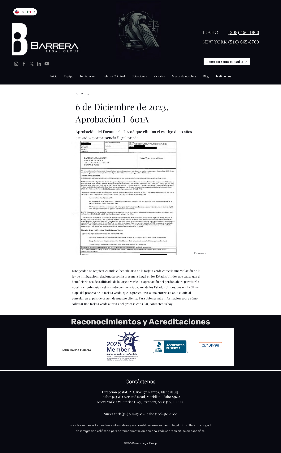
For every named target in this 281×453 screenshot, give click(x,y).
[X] (31, 64)
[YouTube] (47, 64)
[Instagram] (16, 64)
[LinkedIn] (39, 64)
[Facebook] (24, 64)
